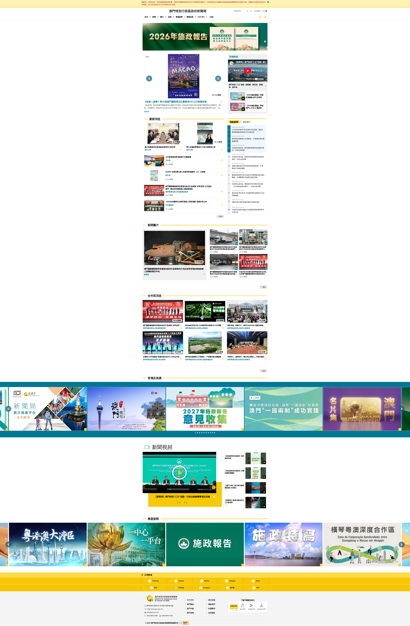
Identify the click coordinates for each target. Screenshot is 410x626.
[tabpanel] (205, 409)
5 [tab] (204, 433)
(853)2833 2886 (152, 615)
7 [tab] (208, 433)
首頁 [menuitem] (146, 17)
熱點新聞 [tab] (234, 122)
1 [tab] (195, 433)
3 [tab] (200, 433)
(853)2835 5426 (167, 615)
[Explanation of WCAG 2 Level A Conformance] (184, 623)
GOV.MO (190, 600)
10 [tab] (215, 433)
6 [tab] (206, 433)
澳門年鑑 (190, 608)
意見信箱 (211, 600)
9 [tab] (212, 433)
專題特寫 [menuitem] (190, 17)
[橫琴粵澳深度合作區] (362, 544)
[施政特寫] (283, 544)
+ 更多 (220, 216)
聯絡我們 (211, 604)
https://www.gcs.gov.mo (155, 609)
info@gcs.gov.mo (153, 612)
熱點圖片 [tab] (247, 122)
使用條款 (211, 613)
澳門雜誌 (190, 604)
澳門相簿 (190, 613)
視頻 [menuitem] (169, 17)
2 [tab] (197, 433)
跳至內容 (237, 11)
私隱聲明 (211, 608)
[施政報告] (205, 544)
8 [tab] (210, 433)
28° (259, 11)
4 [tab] (202, 433)
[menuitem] (154, 17)
